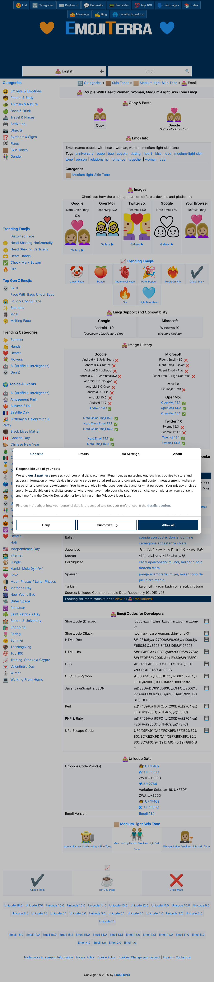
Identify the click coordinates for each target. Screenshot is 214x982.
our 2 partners (39, 475)
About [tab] (177, 454)
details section (158, 505)
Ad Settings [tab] (130, 454)
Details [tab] (83, 454)
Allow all (168, 525)
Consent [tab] (36, 454)
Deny (46, 525)
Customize (104, 525)
